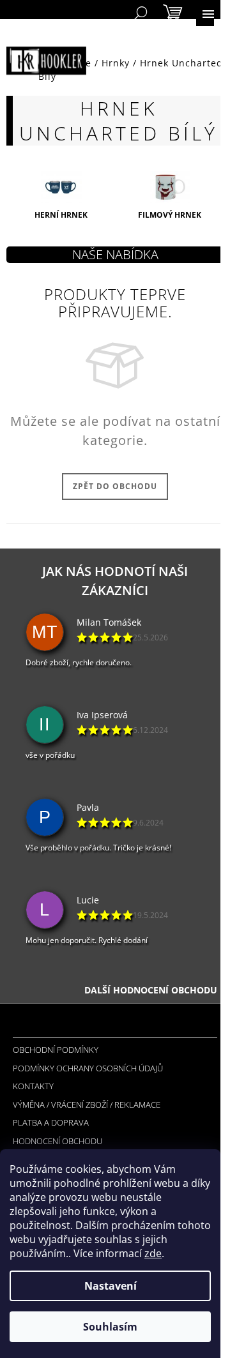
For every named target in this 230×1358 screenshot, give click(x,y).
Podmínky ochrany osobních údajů (88, 1068)
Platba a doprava (51, 1122)
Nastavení (110, 1286)
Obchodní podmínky (55, 1049)
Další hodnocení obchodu (150, 990)
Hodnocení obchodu (57, 1141)
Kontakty (33, 1086)
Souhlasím (110, 1327)
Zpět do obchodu (115, 486)
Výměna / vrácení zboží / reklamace (86, 1104)
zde (153, 1253)
